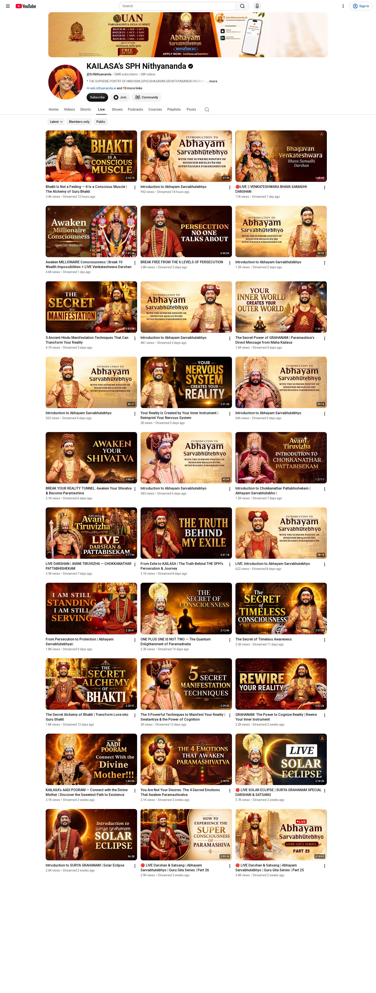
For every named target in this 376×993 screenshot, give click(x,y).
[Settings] (343, 6)
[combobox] (179, 6)
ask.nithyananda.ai (103, 88)
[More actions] (135, 187)
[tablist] (188, 109)
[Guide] (7, 6)
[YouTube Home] (25, 6)
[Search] (242, 6)
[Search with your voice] (257, 6)
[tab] (53, 109)
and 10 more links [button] (129, 88)
